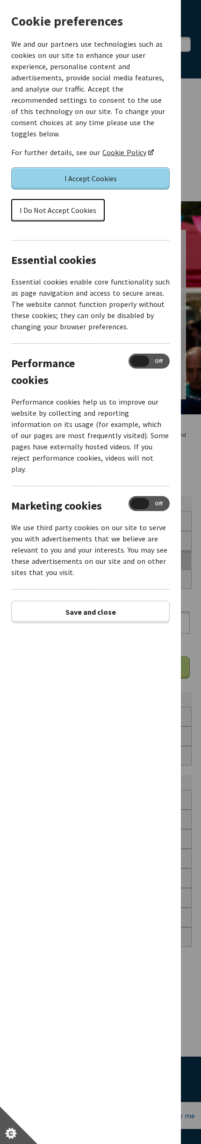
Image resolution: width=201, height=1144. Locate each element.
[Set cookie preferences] (18, 1125)
